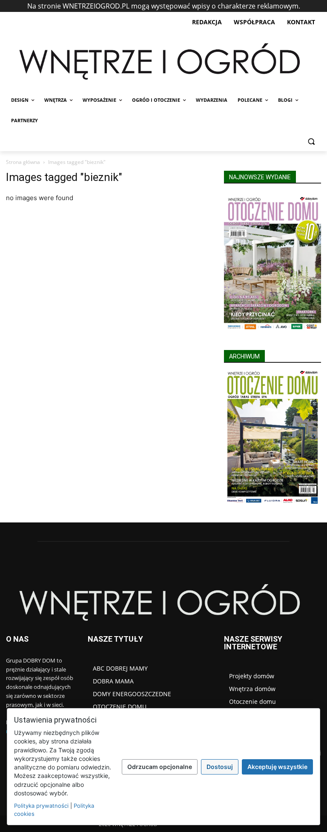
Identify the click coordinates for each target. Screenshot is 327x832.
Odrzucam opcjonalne (159, 766)
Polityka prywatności (41, 805)
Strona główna (23, 162)
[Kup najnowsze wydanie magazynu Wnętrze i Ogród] (272, 263)
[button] (311, 141)
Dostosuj (220, 766)
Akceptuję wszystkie (277, 766)
